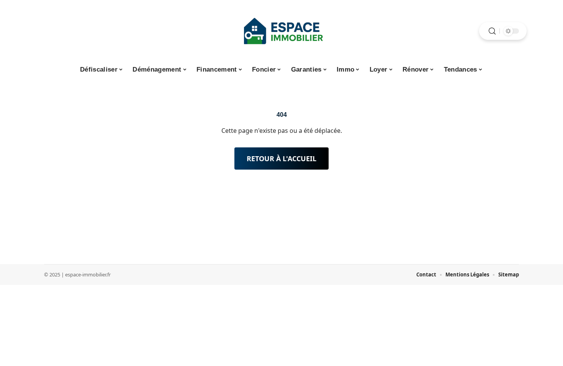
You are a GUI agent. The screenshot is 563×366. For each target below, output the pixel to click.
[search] (492, 31)
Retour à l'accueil (281, 158)
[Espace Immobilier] (281, 31)
